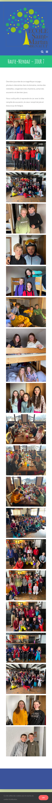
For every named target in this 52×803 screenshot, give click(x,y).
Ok (43, 798)
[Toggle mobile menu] (47, 51)
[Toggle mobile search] (42, 51)
